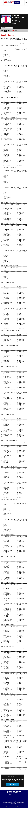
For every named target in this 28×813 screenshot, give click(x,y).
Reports (10, 30)
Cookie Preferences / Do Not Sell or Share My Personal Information (13, 803)
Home (2, 30)
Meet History (4, 27)
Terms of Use (19, 801)
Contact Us (7, 801)
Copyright (13, 794)
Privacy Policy (13, 801)
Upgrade (17, 2)
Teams (16, 30)
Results (5, 30)
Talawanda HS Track (16, 21)
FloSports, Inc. (17, 794)
